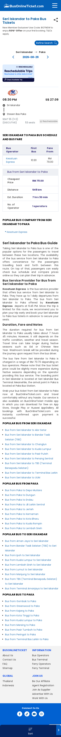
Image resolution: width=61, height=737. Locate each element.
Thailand (8, 681)
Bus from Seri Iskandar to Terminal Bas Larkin (31, 472)
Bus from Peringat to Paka (20, 634)
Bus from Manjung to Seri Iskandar (25, 574)
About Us (8, 655)
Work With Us (40, 698)
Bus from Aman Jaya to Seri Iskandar (26, 541)
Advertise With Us (42, 694)
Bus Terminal (39, 659)
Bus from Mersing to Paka (20, 625)
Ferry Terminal (40, 668)
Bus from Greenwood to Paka (22, 606)
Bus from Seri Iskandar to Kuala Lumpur (28, 449)
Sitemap (8, 668)
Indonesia (8, 685)
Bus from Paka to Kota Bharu (22, 518)
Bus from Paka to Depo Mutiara (23, 490)
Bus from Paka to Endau (19, 499)
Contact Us (9, 659)
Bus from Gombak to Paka (20, 601)
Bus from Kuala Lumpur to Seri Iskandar (28, 560)
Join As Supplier (41, 689)
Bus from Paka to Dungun (20, 495)
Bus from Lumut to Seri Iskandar (24, 569)
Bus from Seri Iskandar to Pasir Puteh (26, 453)
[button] (18, 73)
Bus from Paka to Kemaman (21, 514)
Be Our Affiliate (41, 681)
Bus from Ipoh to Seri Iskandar (22, 555)
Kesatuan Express (11, 160)
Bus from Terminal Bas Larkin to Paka (26, 639)
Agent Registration (43, 685)
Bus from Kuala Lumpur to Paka (23, 620)
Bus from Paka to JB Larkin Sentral (25, 504)
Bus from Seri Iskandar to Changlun (26, 444)
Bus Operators (40, 655)
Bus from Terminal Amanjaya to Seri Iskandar (31, 588)
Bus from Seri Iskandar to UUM (22, 477)
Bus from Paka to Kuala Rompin (23, 523)
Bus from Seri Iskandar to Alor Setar (25, 430)
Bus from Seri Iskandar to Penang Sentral (29, 458)
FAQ (5, 664)
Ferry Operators (41, 664)
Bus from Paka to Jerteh (19, 509)
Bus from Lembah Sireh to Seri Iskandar (28, 564)
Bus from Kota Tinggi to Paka (22, 615)
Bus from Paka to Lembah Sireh (23, 528)
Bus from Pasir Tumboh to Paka (23, 629)
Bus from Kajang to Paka (19, 610)
